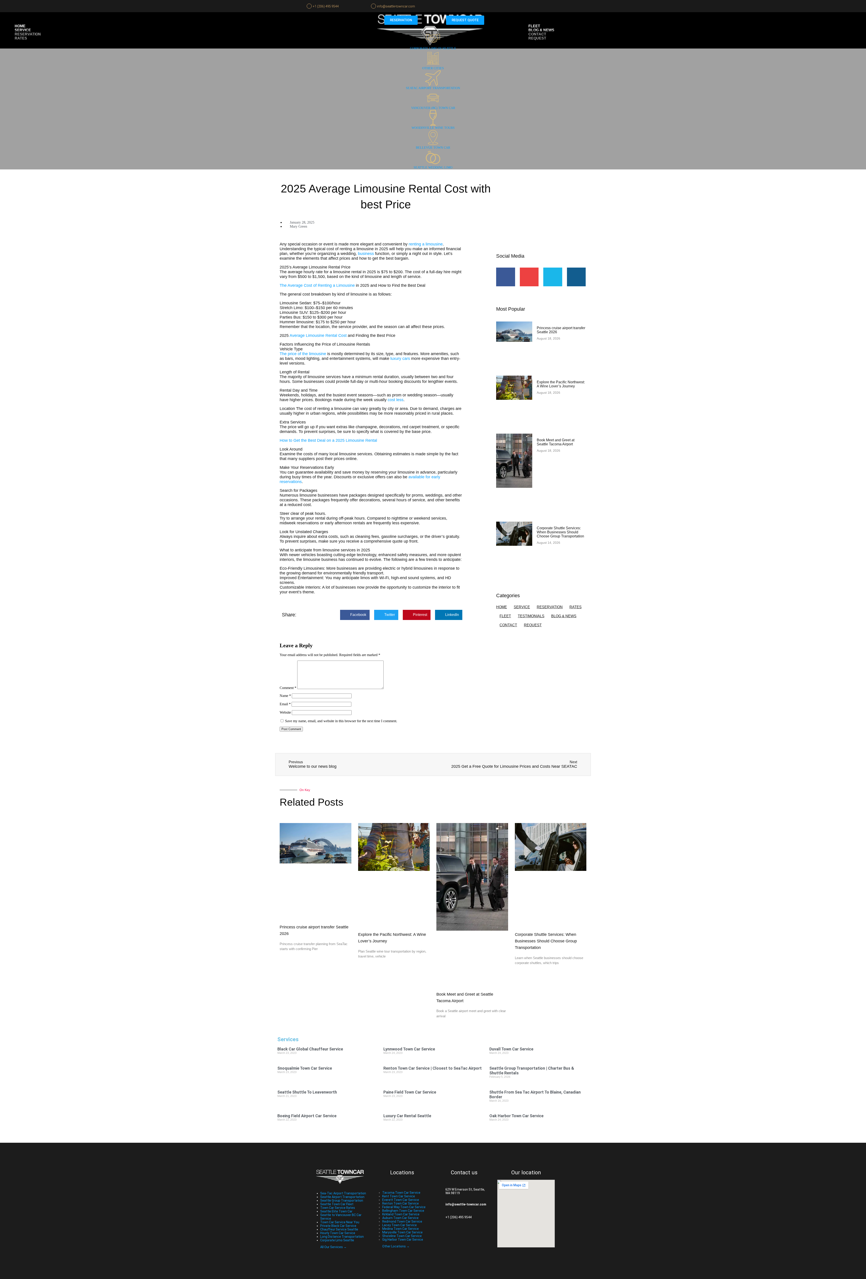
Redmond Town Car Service (402, 1221)
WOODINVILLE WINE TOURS (433, 128)
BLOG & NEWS (563, 616)
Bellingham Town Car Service (403, 1210)
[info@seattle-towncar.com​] (438, 1204)
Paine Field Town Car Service (409, 1092)
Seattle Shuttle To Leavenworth (307, 1092)
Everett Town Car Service (400, 1200)
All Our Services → (333, 1247)
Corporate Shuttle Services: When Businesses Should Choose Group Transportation (560, 532)
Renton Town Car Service (400, 1203)
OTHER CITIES (433, 68)
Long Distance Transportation (342, 1236)
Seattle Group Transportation (341, 1200)
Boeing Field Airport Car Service (306, 1115)
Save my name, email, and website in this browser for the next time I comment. (341, 721)
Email (285, 704)
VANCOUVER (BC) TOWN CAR (433, 108)
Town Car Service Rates (337, 1208)
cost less (395, 400)
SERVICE (522, 607)
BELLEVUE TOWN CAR (433, 147)
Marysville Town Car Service (402, 1232)
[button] (355, 615)
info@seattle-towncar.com (396, 6)
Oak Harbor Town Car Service (516, 1115)
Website (285, 712)
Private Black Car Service (338, 1226)
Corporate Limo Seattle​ (337, 1240)
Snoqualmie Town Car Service (304, 1068)
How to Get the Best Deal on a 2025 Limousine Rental (328, 440)
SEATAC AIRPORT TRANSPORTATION (433, 88)
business (366, 253)
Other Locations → (396, 1246)
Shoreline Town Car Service (402, 1236)
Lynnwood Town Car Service (409, 1049)
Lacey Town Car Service (399, 1225)
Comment (288, 688)
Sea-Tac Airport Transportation (343, 1193)
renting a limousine (426, 244)
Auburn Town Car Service (400, 1218)
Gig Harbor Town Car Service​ (402, 1239)
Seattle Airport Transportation (342, 1197)
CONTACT (508, 625)
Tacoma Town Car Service (401, 1192)
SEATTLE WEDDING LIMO (433, 167)
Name (285, 696)
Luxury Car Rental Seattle (407, 1115)
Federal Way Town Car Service (404, 1207)
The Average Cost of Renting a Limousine (317, 285)
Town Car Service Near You (339, 1222)
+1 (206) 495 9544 (326, 6)
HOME (501, 607)
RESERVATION (550, 607)
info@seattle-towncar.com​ (465, 1204)
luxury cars (400, 358)
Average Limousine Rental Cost (318, 335)
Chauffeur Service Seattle (339, 1229)
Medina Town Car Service (400, 1228)
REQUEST (533, 625)
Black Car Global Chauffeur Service (310, 1049)
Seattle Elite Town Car (336, 1211)
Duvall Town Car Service (511, 1049)
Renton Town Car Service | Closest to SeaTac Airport (432, 1068)
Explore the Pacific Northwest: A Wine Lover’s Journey (561, 384)
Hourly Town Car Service (337, 1233)
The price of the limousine (303, 354)
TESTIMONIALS (531, 616)
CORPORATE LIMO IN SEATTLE (433, 48)
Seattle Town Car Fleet (336, 1204)
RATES (575, 607)
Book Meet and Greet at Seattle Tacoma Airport (555, 442)
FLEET (505, 616)
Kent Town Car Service (398, 1196)
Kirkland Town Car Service (400, 1214)
